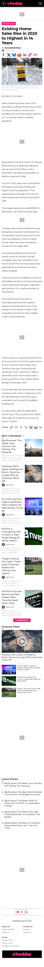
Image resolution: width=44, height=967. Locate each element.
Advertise (26, 929)
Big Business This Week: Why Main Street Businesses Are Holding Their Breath (22, 814)
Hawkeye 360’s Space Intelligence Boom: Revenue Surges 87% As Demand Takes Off (12, 473)
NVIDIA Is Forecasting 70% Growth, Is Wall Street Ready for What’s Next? (11, 534)
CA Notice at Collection (11, 946)
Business (8, 23)
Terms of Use (7, 943)
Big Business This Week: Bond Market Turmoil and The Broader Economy (23, 793)
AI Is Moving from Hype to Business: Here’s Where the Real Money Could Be (12, 505)
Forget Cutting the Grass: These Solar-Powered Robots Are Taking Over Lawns (11, 566)
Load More (22, 620)
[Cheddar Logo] (15, 3)
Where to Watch (8, 929)
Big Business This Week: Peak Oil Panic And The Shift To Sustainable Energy (21, 803)
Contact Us (27, 932)
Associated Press (13, 48)
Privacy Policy (7, 940)
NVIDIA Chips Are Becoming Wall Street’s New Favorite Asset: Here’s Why (12, 597)
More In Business (12, 436)
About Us (5, 932)
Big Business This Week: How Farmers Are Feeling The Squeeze (12, 446)
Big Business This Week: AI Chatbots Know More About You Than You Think (22, 825)
